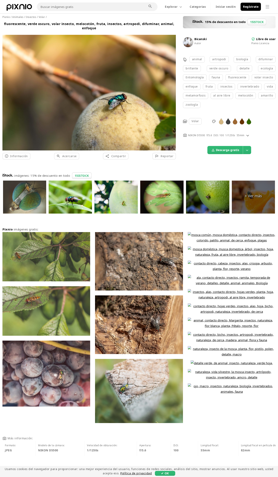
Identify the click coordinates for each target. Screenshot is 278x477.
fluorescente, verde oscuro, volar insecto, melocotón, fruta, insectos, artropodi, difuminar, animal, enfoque (89, 26)
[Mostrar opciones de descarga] (247, 150)
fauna (216, 77)
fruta (209, 86)
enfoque (192, 86)
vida (270, 86)
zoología (192, 104)
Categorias (198, 7)
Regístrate (250, 7)
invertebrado (249, 86)
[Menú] (267, 7)
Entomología (195, 77)
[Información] (247, 135)
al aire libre (221, 95)
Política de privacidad (136, 473)
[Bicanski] (188, 46)
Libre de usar (266, 39)
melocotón (245, 95)
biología (242, 59)
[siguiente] (171, 87)
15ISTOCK (82, 176)
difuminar (265, 59)
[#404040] (228, 121)
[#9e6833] (235, 121)
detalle (245, 68)
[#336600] (249, 121)
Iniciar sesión (226, 7)
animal (197, 59)
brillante (192, 68)
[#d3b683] (221, 121)
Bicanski (200, 39)
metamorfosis (196, 95)
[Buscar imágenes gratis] (150, 6)
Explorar (171, 7)
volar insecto (263, 77)
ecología (267, 68)
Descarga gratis (227, 150)
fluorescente (237, 77)
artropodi (219, 59)
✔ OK (165, 473)
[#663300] (242, 121)
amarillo (267, 95)
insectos (226, 86)
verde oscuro (218, 68)
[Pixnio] (19, 8)
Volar (195, 121)
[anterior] (7, 87)
